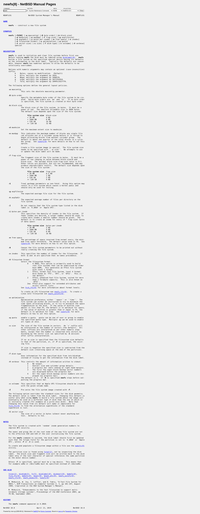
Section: (30, 8)
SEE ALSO (7, 470)
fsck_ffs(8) (31, 288)
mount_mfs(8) (50, 476)
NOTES (6, 422)
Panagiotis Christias (71, 511)
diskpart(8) (59, 474)
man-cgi (60, 511)
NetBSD (35, 511)
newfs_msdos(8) (30, 478)
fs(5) (34, 474)
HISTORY (7, 500)
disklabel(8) (69, 57)
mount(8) (38, 476)
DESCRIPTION (9, 51)
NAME (5, 21)
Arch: (56, 8)
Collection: (67, 8)
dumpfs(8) (71, 474)
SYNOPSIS (7, 31)
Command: (7, 8)
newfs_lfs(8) (60, 292)
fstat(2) (48, 452)
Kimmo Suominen (45, 511)
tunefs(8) (42, 142)
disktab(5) (24, 474)
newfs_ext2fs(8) (56, 294)
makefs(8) (80, 446)
